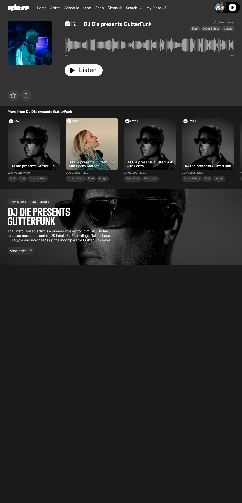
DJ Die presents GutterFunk (117, 24)
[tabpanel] (149, 46)
